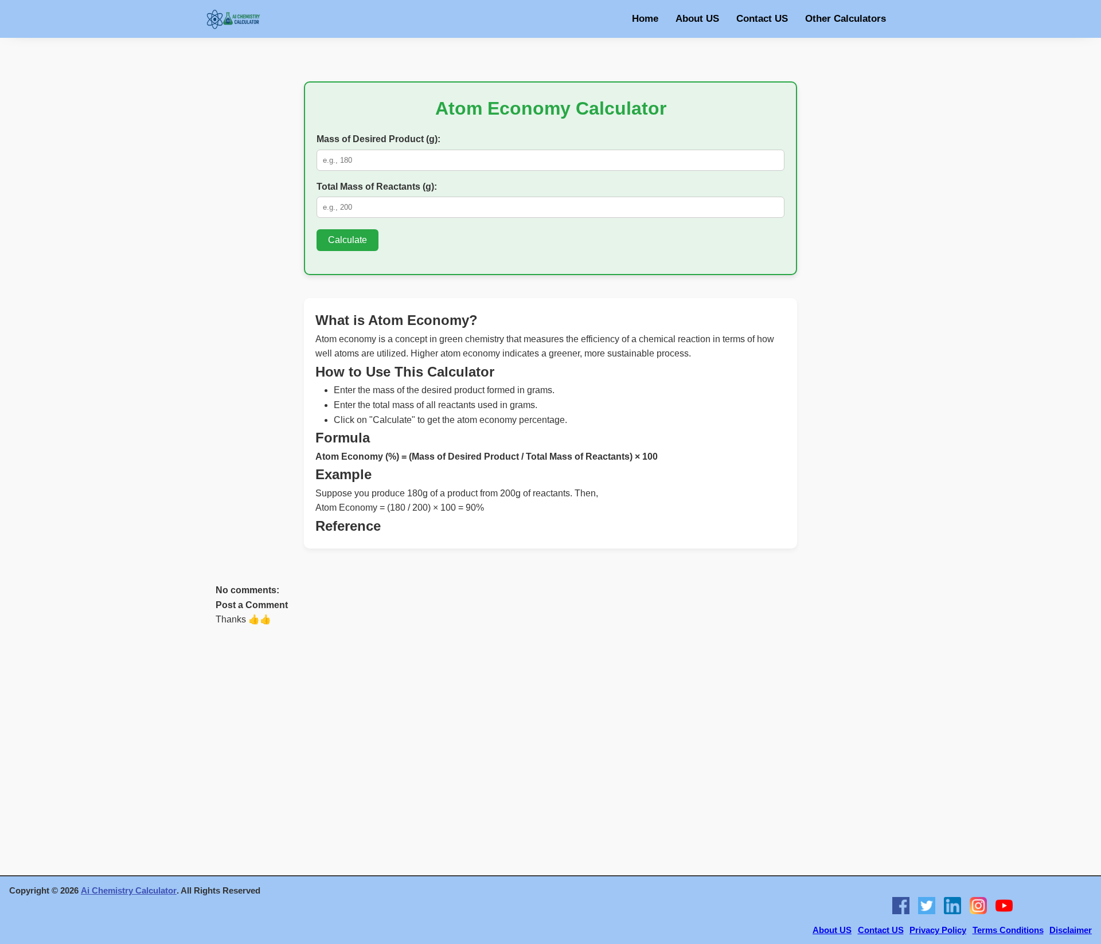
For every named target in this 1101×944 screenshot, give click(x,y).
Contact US (762, 18)
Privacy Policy (937, 930)
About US (697, 18)
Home (645, 18)
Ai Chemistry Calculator (129, 890)
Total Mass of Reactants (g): (377, 186)
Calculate (347, 240)
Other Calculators (845, 18)
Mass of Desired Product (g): (378, 139)
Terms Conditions (1008, 930)
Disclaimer (1070, 930)
